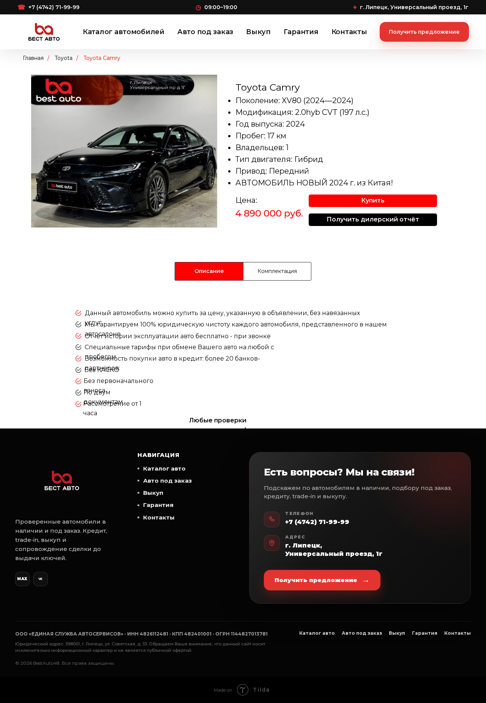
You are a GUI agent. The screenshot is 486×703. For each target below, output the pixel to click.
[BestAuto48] (61, 480)
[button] (373, 201)
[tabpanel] (243, 365)
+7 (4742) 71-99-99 (317, 522)
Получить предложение (424, 31)
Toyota (64, 58)
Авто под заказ (205, 32)
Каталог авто (164, 468)
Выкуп (258, 32)
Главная (33, 58)
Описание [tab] (209, 271)
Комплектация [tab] (277, 271)
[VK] (40, 579)
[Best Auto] (44, 32)
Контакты (349, 32)
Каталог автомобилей (123, 32)
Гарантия (301, 32)
